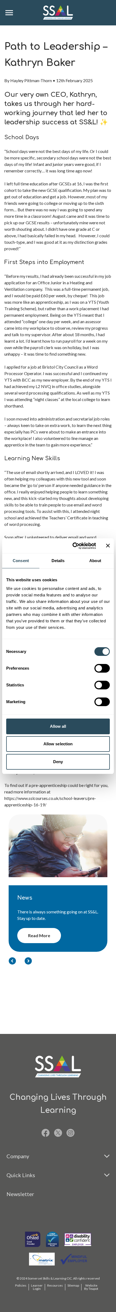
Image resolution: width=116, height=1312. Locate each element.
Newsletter (20, 1194)
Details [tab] (58, 560)
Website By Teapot (91, 1287)
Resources (55, 1285)
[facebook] (46, 1133)
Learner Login (37, 1287)
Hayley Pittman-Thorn (31, 80)
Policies (20, 1285)
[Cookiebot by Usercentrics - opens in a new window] (73, 545)
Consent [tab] (21, 560)
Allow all (58, 726)
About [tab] (95, 560)
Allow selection (58, 744)
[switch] (102, 668)
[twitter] (58, 1133)
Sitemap (73, 1285)
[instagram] (70, 1133)
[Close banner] (108, 545)
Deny (58, 761)
